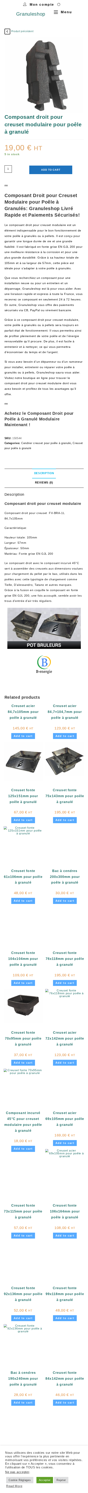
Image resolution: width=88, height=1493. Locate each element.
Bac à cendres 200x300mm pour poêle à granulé (65, 876)
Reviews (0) (44, 482)
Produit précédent (22, 31)
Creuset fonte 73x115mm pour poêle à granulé (23, 1211)
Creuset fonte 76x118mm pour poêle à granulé (65, 958)
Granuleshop (30, 14)
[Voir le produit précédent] (7, 31)
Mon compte (42, 4)
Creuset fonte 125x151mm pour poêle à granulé (23, 796)
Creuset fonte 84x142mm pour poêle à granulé (64, 1378)
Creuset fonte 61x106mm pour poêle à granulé (23, 876)
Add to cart (50, 169)
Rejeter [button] (61, 1480)
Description (44, 473)
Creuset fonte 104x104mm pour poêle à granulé (23, 958)
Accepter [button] (45, 1480)
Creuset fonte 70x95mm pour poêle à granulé (23, 1038)
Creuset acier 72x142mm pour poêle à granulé (64, 1038)
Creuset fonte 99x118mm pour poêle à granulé (65, 1294)
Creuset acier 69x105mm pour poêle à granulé (64, 1118)
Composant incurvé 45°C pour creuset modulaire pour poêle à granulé (23, 1121)
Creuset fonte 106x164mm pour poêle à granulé (65, 1211)
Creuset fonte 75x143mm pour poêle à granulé (64, 796)
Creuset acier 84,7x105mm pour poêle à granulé (23, 711)
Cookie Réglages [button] (20, 1480)
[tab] (44, 473)
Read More (14, 1486)
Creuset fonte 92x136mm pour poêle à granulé (23, 1294)
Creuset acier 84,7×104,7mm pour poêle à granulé (65, 711)
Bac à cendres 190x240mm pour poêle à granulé (23, 1378)
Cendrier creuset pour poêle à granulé (46, 443)
